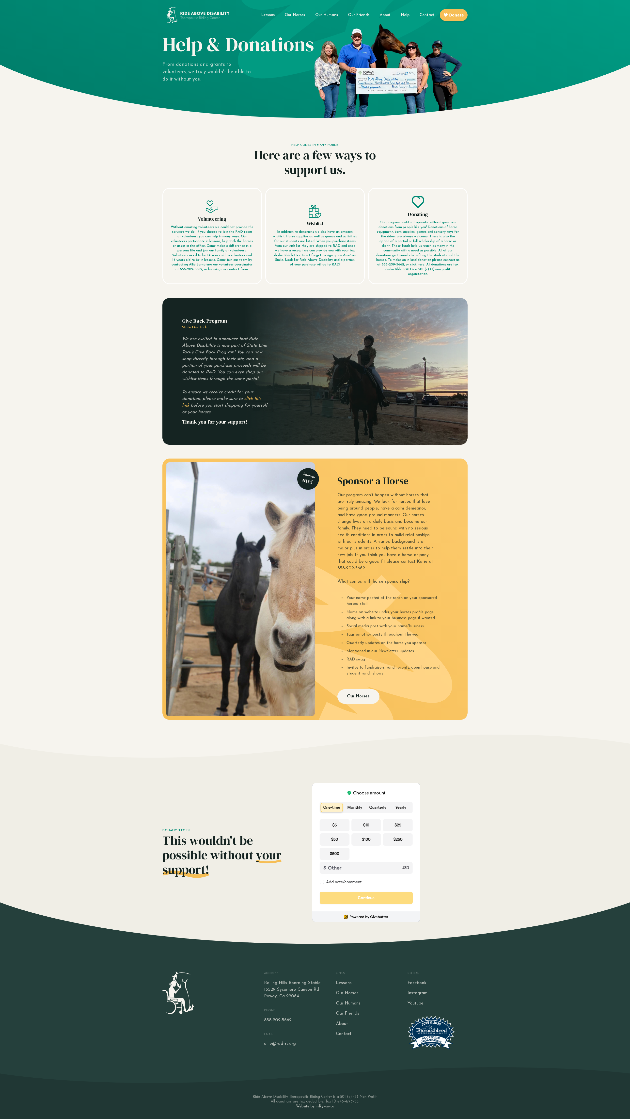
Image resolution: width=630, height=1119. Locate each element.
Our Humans (326, 15)
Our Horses (295, 15)
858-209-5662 (278, 1020)
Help (405, 15)
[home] (196, 14)
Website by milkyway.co (315, 1106)
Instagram (417, 993)
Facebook (417, 983)
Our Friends (358, 15)
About (385, 15)
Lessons (268, 15)
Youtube (416, 1003)
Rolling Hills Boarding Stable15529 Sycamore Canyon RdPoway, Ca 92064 (292, 990)
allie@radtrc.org (280, 1044)
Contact (427, 15)
